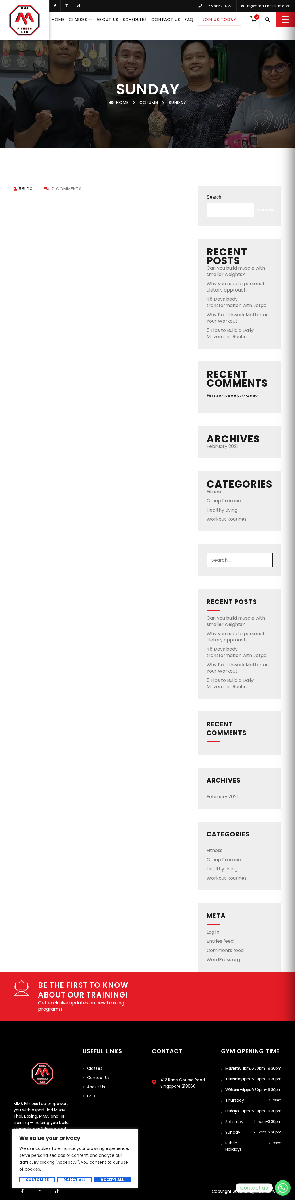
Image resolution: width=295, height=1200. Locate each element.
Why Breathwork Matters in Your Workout (238, 317)
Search (214, 197)
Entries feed (220, 941)
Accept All (112, 1179)
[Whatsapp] (283, 1188)
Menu (285, 19)
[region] (75, 1158)
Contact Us (165, 19)
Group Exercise (224, 500)
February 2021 (222, 446)
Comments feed (225, 950)
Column (148, 102)
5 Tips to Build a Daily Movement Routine (230, 333)
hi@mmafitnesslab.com (268, 5)
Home (58, 19)
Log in (213, 932)
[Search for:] (240, 560)
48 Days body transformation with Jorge (236, 302)
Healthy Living (222, 510)
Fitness (214, 491)
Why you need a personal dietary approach (235, 286)
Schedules (135, 19)
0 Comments (66, 189)
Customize (37, 1179)
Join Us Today (219, 19)
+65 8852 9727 (219, 5)
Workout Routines (227, 519)
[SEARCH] (265, 560)
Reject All (74, 1179)
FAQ (189, 19)
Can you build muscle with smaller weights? (236, 271)
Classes (78, 19)
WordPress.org (223, 959)
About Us (107, 19)
